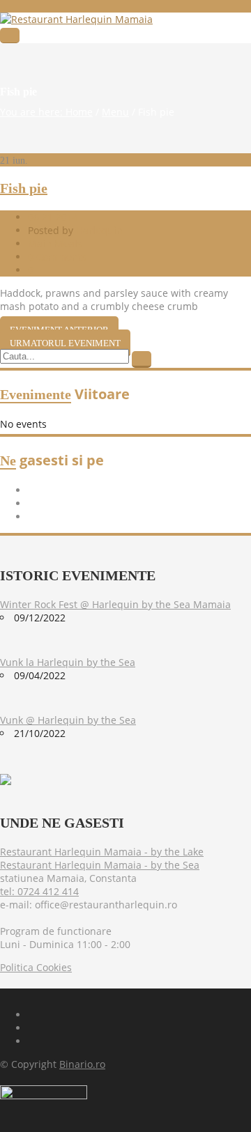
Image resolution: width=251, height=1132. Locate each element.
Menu (115, 111)
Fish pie (23, 188)
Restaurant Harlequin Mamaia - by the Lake (102, 851)
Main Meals (55, 243)
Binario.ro (82, 1064)
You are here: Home (46, 111)
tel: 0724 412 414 (39, 891)
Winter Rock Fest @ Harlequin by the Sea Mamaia (115, 604)
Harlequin (99, 230)
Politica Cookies (36, 967)
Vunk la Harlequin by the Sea (67, 662)
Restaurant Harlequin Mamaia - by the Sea (99, 864)
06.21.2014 (53, 217)
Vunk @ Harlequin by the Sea (68, 720)
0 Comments (57, 256)
